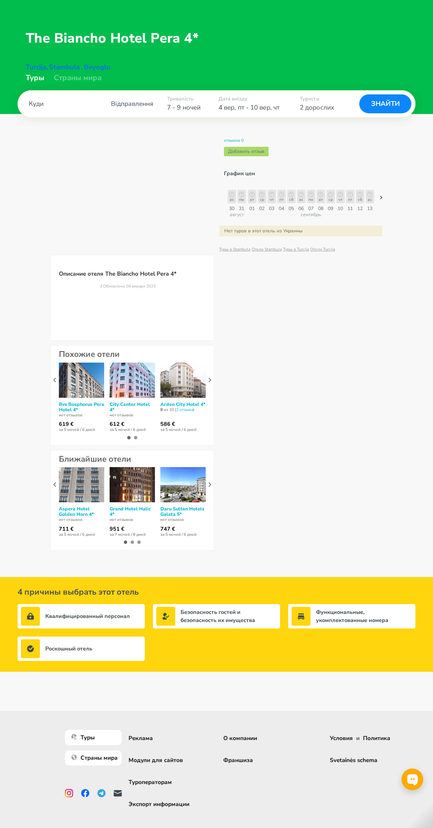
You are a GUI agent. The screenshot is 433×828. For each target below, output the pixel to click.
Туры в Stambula (234, 249)
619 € (66, 424)
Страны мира (77, 77)
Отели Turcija (322, 249)
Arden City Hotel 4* (182, 404)
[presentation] (54, 380)
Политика (376, 738)
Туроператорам (150, 782)
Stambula (64, 67)
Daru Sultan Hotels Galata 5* (182, 511)
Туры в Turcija (296, 249)
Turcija (36, 67)
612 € (117, 424)
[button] (381, 199)
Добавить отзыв (246, 151)
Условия (341, 738)
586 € (167, 424)
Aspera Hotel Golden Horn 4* (76, 511)
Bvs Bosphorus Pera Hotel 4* (81, 407)
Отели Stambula (267, 249)
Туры (35, 77)
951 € (117, 529)
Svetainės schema (353, 760)
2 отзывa (184, 409)
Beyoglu (97, 67)
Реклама (141, 738)
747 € (167, 529)
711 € (66, 529)
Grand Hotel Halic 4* (130, 511)
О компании (240, 738)
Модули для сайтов (156, 760)
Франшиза (238, 760)
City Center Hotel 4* (130, 407)
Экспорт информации (159, 804)
